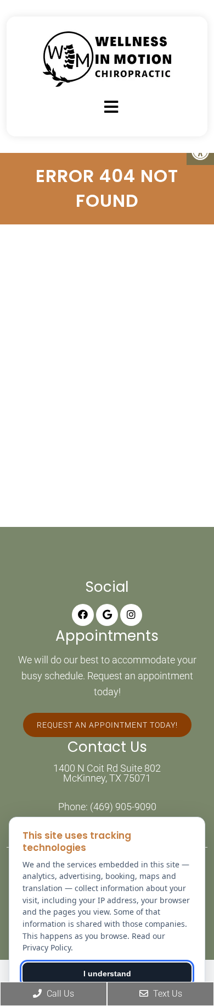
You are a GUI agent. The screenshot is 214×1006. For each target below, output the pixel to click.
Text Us (166, 993)
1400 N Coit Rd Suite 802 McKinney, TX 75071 (107, 773)
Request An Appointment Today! (107, 725)
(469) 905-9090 (123, 807)
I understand (107, 973)
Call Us (59, 993)
